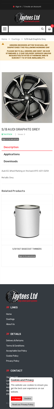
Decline (27, 398)
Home (4, 39)
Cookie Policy (12, 356)
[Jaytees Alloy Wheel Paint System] (27, 18)
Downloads (11, 161)
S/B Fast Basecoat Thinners (27, 249)
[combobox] (24, 28)
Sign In (18, 6)
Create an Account (32, 6)
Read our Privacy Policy (22, 404)
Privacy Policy (12, 361)
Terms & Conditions (15, 346)
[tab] (27, 147)
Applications (12, 154)
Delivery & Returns (14, 340)
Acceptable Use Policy (16, 351)
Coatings (16, 39)
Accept (17, 398)
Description (11, 147)
